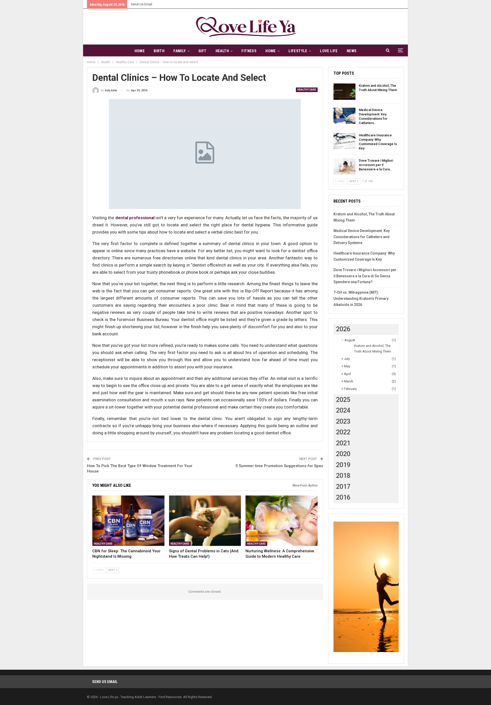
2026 (343, 329)
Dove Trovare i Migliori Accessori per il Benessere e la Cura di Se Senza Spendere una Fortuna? (364, 276)
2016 (343, 497)
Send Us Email (141, 4)
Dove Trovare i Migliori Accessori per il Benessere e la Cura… (376, 165)
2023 (343, 421)
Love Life (329, 51)
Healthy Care (306, 89)
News (352, 51)
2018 (343, 475)
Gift (202, 51)
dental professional (134, 217)
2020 (343, 454)
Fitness (248, 51)
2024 (343, 410)
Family (179, 51)
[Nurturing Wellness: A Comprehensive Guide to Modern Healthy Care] (282, 520)
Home (140, 51)
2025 (343, 399)
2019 (343, 465)
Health (222, 51)
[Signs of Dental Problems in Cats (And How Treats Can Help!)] (205, 520)
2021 (343, 443)
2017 (343, 486)
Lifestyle (297, 51)
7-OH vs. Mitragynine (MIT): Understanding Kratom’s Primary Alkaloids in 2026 (360, 298)
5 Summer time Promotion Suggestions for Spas (279, 466)
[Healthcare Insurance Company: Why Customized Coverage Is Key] (344, 141)
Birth (159, 51)
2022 (343, 432)
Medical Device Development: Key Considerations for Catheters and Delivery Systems (361, 237)
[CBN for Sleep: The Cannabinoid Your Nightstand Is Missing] (128, 520)
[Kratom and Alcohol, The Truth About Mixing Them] (344, 91)
